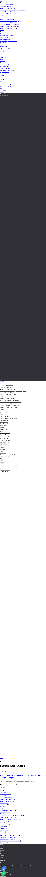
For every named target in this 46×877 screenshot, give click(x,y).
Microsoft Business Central (6, 817)
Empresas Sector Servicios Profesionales (10, 841)
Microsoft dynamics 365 (6, 797)
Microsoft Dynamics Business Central (9, 819)
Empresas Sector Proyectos (6, 839)
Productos (2, 806)
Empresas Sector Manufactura (7, 837)
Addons (2, 850)
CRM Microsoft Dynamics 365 (7, 810)
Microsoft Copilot (4, 795)
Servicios (2, 857)
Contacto (2, 855)
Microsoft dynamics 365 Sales (7, 799)
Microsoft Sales (4, 803)
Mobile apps (3, 826)
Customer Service (4, 792)
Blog (1, 790)
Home (1, 758)
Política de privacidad (5, 874)
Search (1, 466)
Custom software (4, 824)
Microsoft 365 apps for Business (8, 821)
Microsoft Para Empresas (6, 801)
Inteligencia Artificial (5, 794)
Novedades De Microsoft (6, 804)
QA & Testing (3, 828)
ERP (1, 813)
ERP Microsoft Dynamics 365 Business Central (11, 815)
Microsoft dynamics (5, 812)
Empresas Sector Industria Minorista (9, 835)
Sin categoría (3, 842)
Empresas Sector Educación (7, 833)
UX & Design (3, 830)
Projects (2, 823)
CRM (1, 808)
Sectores (2, 832)
